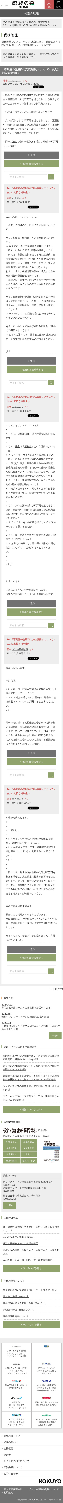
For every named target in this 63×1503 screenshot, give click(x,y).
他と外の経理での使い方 (16, 1296)
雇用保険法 (11, 1148)
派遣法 (28, 1154)
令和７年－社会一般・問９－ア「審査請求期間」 (29, 1260)
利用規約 (8, 1492)
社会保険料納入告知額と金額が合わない (24, 1303)
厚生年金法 (28, 1141)
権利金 (18, 111)
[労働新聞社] (20, 1130)
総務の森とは (11, 1442)
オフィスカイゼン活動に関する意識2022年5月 (27, 1181)
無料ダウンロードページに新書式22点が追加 (25, 1016)
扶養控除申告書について (16, 1316)
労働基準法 (11, 1141)
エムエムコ (14, 80)
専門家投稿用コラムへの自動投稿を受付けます (26, 1007)
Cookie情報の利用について (44, 1489)
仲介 (10, 284)
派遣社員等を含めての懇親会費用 (20, 1243)
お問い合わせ (11, 1473)
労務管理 (7, 21)
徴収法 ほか (28, 1160)
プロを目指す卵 (20, 649)
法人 (35, 95)
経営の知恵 (44, 21)
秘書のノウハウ (48, 25)
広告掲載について (13, 1467)
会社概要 (8, 1448)
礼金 (7, 111)
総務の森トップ (12, 1435)
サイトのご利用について (16, 1461)
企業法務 (31, 21)
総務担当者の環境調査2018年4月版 (21, 1195)
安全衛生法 (28, 1148)
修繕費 (9, 262)
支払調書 (26, 95)
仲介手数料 (49, 279)
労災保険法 (11, 1154)
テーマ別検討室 (13, 25)
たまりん (16, 198)
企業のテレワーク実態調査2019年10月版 (24, 1187)
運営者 (7, 1454)
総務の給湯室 (30, 25)
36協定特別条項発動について (18, 1309)
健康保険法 (11, 1160)
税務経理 (19, 21)
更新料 (11, 99)
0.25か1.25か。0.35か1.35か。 (19, 1236)
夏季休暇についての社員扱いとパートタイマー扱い (30, 1289)
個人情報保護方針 (13, 1489)
